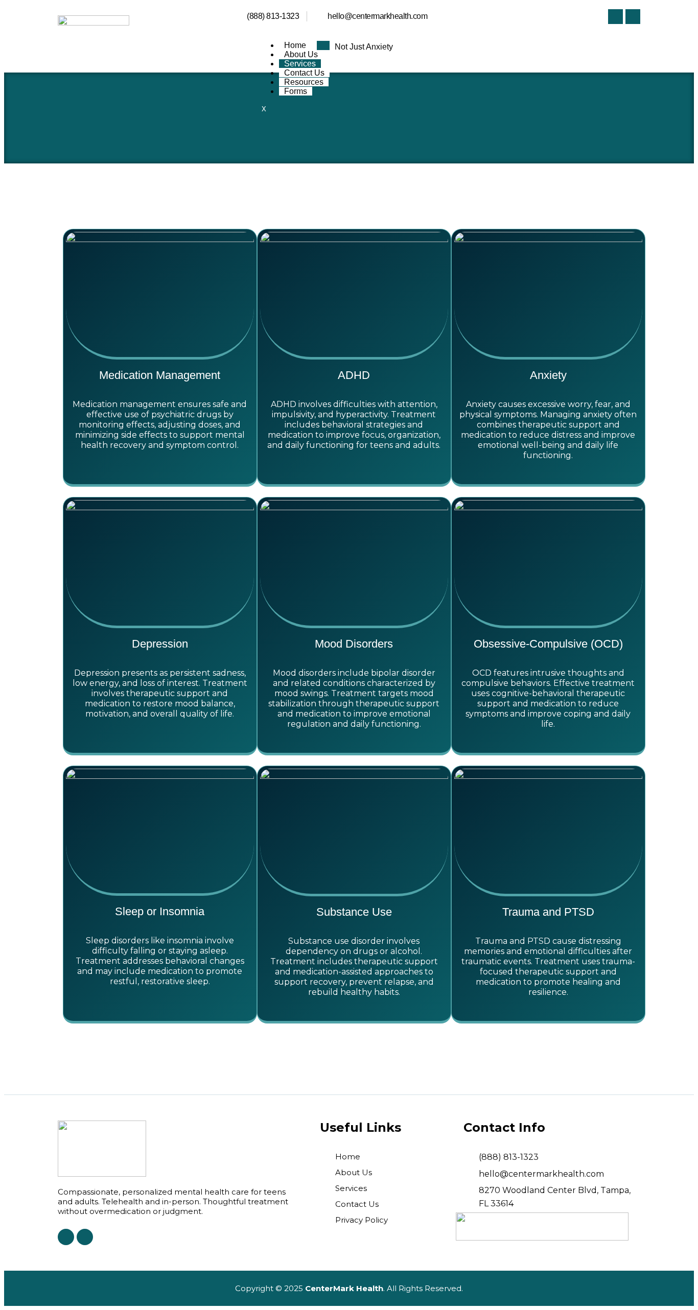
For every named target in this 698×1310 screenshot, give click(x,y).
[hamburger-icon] (323, 45)
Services (300, 63)
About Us (301, 54)
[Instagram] (632, 16)
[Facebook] (615, 16)
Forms (295, 91)
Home (295, 45)
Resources (303, 82)
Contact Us (304, 72)
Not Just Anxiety (364, 46)
